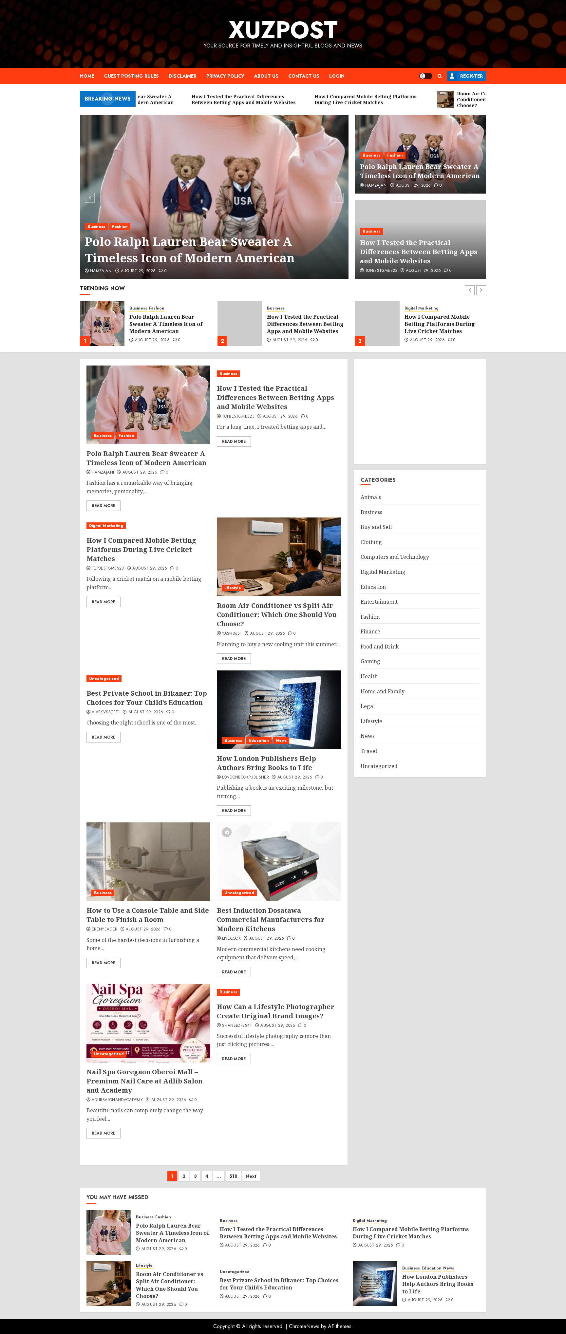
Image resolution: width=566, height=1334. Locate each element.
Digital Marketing (284, 308)
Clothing (371, 542)
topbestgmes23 (381, 270)
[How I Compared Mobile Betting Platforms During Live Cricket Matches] (239, 323)
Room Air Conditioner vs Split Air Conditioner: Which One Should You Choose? (445, 324)
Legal (368, 706)
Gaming (370, 661)
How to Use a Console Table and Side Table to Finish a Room (147, 915)
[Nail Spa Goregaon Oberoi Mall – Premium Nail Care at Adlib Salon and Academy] (148, 1023)
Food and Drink (380, 646)
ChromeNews (304, 1326)
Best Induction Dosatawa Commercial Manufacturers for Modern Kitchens (271, 919)
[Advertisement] (420, 411)
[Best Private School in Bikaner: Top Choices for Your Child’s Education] (148, 679)
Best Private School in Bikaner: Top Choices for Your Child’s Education (146, 698)
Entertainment (379, 601)
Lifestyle (413, 308)
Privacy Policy (225, 76)
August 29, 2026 (138, 271)
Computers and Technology (395, 556)
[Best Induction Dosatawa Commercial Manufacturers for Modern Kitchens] (279, 861)
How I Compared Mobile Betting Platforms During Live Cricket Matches (302, 324)
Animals (371, 497)
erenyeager (105, 929)
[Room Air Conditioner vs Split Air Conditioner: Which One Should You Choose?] (377, 323)
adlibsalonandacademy (117, 1100)
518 (233, 1176)
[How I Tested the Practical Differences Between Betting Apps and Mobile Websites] (102, 323)
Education (259, 740)
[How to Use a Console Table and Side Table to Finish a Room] (148, 861)
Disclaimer (183, 76)
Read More (103, 506)
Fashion (120, 227)
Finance (370, 631)
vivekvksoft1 (106, 712)
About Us (266, 76)
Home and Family (383, 691)
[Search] (440, 76)
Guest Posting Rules (131, 76)
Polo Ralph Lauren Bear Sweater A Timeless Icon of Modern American (189, 250)
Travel (369, 751)
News (281, 740)
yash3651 (232, 633)
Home (87, 76)
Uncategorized (104, 679)
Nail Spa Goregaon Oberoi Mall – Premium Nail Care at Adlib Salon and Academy (144, 1081)
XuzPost (283, 30)
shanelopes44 (237, 1025)
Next (251, 1176)
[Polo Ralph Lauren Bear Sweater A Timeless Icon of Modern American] (214, 197)
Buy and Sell (376, 527)
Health (369, 676)
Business (96, 227)
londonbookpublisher (245, 777)
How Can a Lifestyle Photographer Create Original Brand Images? (275, 1011)
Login (337, 76)
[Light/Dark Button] (425, 76)
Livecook (231, 938)
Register (471, 76)
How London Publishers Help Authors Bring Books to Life (266, 763)
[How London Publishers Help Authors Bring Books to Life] (279, 709)
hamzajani (101, 271)
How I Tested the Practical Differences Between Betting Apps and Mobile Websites (418, 251)
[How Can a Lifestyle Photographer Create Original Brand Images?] (279, 992)
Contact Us (303, 76)
